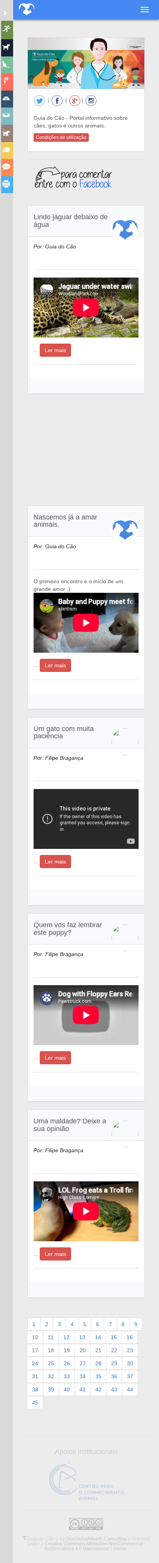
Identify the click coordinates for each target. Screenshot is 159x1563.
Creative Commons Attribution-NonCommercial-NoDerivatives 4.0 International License (94, 1546)
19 (67, 1350)
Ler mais (55, 350)
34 (83, 1376)
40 (67, 1389)
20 (83, 1350)
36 (114, 1376)
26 (67, 1363)
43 (114, 1389)
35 (98, 1376)
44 (130, 1389)
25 (51, 1363)
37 (130, 1376)
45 (35, 1402)
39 (51, 1389)
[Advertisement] (86, 450)
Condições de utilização (61, 137)
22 (114, 1350)
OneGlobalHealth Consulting (96, 1538)
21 (98, 1350)
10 (35, 1337)
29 (114, 1363)
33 (67, 1376)
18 (51, 1350)
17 (35, 1350)
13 (82, 1337)
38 (35, 1389)
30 (130, 1363)
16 (130, 1337)
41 (83, 1389)
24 (35, 1363)
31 (35, 1376)
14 (98, 1337)
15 (114, 1337)
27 (83, 1363)
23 (130, 1350)
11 (51, 1337)
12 (66, 1337)
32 (51, 1376)
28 (98, 1363)
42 (98, 1389)
